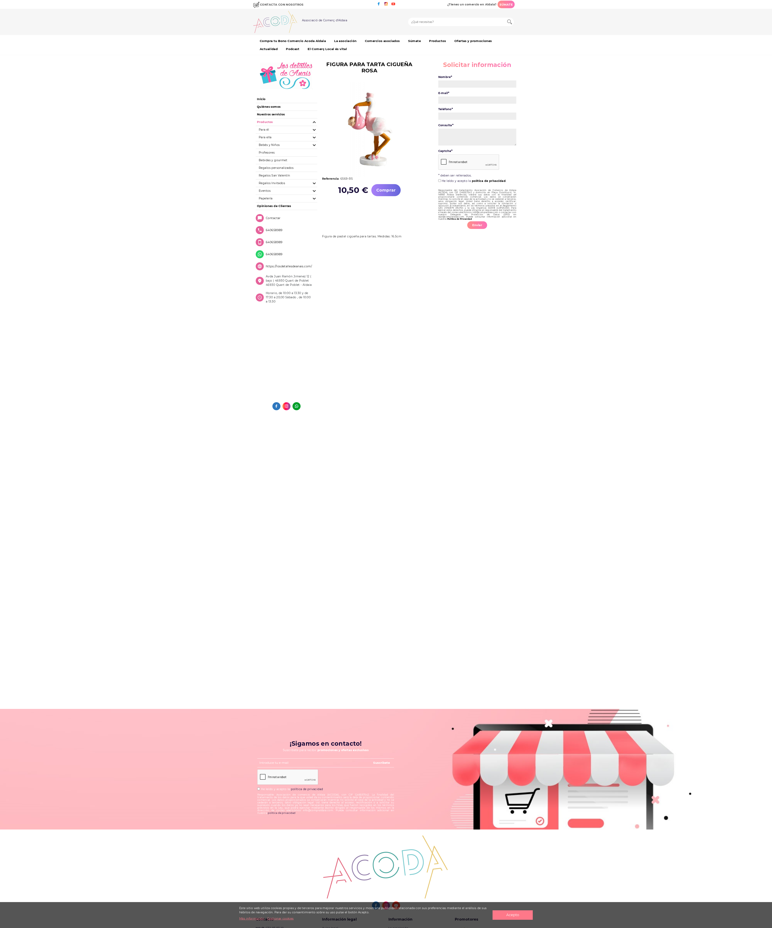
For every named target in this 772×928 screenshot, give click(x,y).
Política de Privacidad (459, 219)
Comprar (386, 190)
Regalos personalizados (276, 168)
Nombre (445, 77)
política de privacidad (489, 181)
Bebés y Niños (269, 145)
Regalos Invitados (272, 183)
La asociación (345, 41)
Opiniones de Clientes (274, 206)
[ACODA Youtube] (393, 3)
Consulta (446, 125)
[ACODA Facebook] (378, 3)
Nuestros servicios (271, 114)
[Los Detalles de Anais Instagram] (286, 406)
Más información (251, 918)
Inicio (261, 99)
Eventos (265, 191)
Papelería (266, 198)
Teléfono (445, 109)
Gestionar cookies (280, 918)
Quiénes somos (268, 107)
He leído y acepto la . (473, 181)
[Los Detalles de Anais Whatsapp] (297, 406)
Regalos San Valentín (274, 175)
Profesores (267, 152)
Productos (437, 41)
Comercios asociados (382, 41)
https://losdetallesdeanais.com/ (289, 266)
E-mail (444, 93)
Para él (264, 129)
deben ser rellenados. (455, 175)
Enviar (477, 225)
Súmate (414, 41)
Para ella (265, 137)
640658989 (274, 230)
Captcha (445, 151)
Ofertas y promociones (473, 41)
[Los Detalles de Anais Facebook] (276, 406)
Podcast (292, 49)
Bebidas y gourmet (273, 160)
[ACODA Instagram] (386, 3)
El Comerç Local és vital (327, 49)
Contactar (273, 218)
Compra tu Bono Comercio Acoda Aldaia (293, 41)
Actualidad (269, 49)
